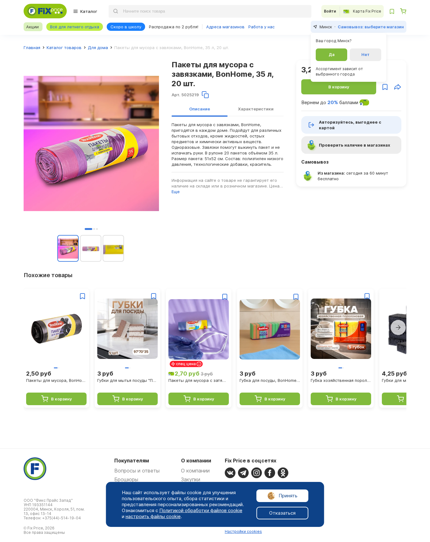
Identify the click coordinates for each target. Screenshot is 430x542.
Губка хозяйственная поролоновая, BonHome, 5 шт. (341, 380)
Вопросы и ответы (137, 470)
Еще (176, 191)
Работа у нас (261, 26)
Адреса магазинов (225, 26)
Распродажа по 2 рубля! (173, 26)
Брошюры (126, 479)
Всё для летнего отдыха (74, 26)
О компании (195, 470)
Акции (32, 26)
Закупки (190, 479)
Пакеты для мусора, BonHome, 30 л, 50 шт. (56, 380)
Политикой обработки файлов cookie (200, 510)
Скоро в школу (125, 26)
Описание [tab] (199, 108)
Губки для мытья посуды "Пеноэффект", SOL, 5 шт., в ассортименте (127, 380)
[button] (88, 229)
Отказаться (282, 513)
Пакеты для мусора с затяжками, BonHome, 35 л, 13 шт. (198, 380)
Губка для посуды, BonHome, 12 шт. (270, 380)
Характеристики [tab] (256, 108)
